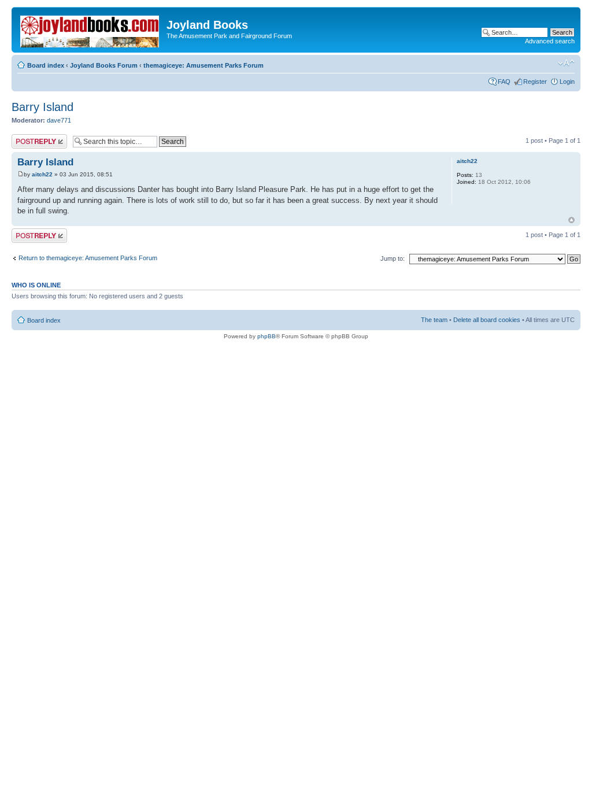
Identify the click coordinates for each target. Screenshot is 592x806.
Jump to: (392, 258)
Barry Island (42, 107)
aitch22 (42, 174)
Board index (45, 65)
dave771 (59, 120)
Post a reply (28, 137)
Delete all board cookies (486, 319)
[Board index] (90, 29)
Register (535, 81)
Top (571, 220)
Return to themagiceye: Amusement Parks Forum (87, 257)
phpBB (266, 336)
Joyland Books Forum (104, 65)
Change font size (566, 63)
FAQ (504, 81)
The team (434, 319)
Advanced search (550, 41)
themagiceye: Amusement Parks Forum (203, 65)
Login (567, 81)
